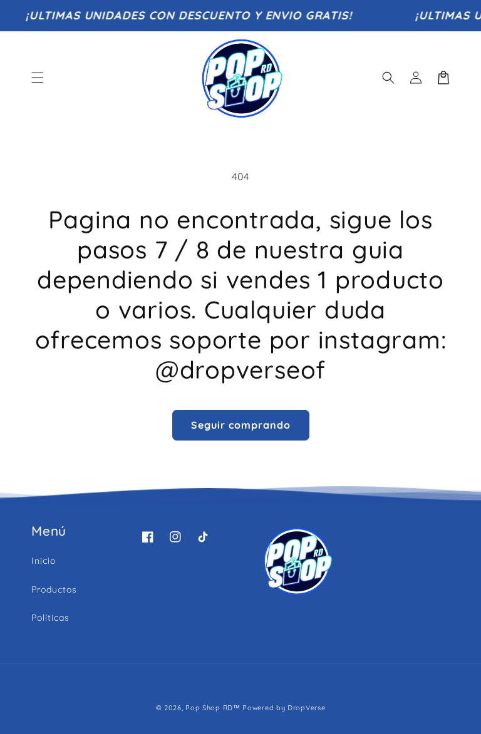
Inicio (43, 560)
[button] (37, 77)
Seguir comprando (241, 425)
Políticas (50, 617)
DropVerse (306, 707)
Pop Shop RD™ (212, 707)
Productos (54, 589)
